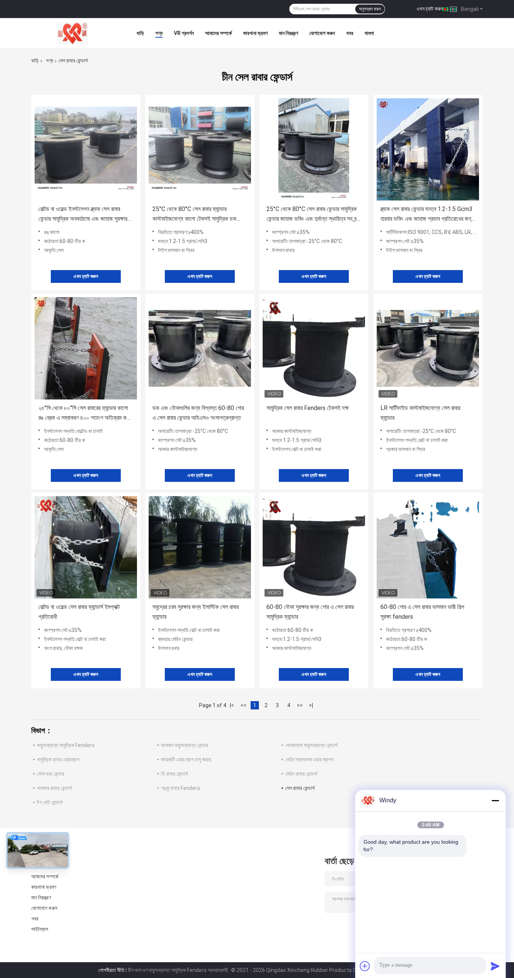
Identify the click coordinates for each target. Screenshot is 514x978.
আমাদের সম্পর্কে (218, 33)
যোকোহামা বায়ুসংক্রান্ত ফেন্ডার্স (311, 745)
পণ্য (159, 33)
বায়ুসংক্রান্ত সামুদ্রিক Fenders (66, 745)
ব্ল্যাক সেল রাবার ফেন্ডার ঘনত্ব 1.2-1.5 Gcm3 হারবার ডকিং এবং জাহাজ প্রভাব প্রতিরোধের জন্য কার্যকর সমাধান (427, 214)
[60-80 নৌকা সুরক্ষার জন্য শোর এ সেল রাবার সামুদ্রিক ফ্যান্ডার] (314, 547)
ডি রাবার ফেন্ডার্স (174, 774)
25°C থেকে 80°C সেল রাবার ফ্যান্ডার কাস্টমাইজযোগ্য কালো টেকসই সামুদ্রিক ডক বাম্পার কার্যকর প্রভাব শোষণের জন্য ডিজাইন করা (198, 214)
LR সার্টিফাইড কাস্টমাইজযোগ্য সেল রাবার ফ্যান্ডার (420, 412)
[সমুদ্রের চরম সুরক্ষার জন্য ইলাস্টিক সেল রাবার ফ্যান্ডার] (200, 547)
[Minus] (495, 800)
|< (232, 705)
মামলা (369, 33)
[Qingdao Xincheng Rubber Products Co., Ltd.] (72, 33)
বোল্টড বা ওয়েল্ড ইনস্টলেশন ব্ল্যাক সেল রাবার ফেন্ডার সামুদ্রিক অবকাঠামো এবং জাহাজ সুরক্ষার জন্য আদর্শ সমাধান (82, 214)
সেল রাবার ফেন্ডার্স (300, 788)
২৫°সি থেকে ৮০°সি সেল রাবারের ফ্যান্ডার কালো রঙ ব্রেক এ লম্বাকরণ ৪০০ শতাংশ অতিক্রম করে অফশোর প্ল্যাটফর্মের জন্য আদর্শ (84, 413)
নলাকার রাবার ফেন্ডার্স (54, 788)
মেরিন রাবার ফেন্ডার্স (301, 774)
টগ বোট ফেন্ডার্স (49, 802)
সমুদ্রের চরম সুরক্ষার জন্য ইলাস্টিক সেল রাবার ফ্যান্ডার (195, 611)
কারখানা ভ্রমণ (255, 33)
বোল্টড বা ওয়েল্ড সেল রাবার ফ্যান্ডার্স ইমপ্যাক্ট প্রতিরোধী (79, 611)
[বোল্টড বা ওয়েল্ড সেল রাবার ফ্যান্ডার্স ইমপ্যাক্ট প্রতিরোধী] (86, 547)
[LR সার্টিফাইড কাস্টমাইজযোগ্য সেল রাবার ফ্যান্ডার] (428, 348)
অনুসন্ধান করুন (370, 9)
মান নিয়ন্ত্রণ (288, 33)
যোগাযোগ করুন (322, 33)
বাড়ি (140, 33)
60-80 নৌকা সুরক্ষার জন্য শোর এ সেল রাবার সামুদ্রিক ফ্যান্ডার (310, 611)
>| (311, 705)
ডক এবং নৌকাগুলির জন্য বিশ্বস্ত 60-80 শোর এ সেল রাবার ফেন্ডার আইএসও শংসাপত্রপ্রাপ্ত (198, 412)
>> (300, 705)
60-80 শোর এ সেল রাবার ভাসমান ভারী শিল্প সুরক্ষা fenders (422, 611)
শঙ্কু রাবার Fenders (180, 788)
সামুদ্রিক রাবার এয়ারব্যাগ (58, 759)
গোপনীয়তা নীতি (111, 970)
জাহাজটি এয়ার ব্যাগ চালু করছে (186, 759)
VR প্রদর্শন (184, 33)
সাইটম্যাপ (40, 929)
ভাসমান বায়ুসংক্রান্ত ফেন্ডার (184, 745)
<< (243, 705)
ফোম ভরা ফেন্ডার (50, 774)
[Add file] (365, 966)
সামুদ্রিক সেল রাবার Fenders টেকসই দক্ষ (307, 408)
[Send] (495, 966)
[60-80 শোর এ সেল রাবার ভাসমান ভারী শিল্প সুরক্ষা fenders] (428, 547)
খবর (349, 33)
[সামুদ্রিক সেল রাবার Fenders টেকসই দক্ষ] (314, 348)
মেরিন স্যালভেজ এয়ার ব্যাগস (309, 759)
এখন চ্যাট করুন (430, 9)
